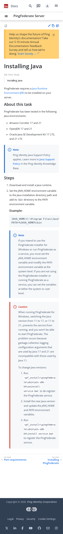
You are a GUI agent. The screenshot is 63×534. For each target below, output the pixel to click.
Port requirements (15, 459)
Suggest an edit (49, 25)
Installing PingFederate (51, 461)
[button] (47, 6)
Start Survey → (27, 53)
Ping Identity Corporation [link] (42, 501)
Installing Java (14, 80)
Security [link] (31, 518)
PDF (57, 25)
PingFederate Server (29, 16)
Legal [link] (10, 518)
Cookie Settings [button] (47, 518)
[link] (6, 6)
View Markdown (53, 25)
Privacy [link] (20, 518)
